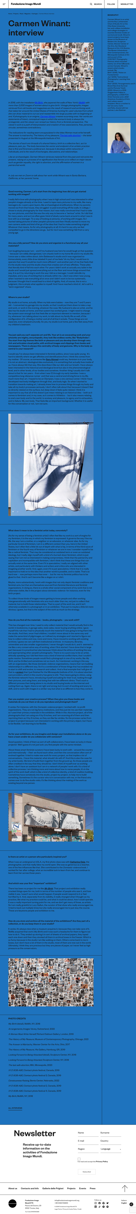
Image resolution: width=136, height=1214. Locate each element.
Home (10, 14)
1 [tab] (13, 511)
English (124, 1203)
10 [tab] (55, 838)
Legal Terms (58, 1209)
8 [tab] (45, 838)
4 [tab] (27, 838)
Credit (79, 1209)
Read (21, 14)
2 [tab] (18, 511)
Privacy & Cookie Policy (70, 1209)
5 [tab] (31, 838)
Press (92, 1189)
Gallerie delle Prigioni (52, 1189)
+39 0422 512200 (61, 1203)
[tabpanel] (51, 465)
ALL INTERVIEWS (15, 1108)
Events (82, 1189)
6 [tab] (36, 838)
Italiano (124, 1201)
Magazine (27, 14)
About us (12, 1189)
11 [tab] (59, 838)
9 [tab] (50, 838)
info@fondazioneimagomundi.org (67, 1201)
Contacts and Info (30, 1189)
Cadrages (35, 14)
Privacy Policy (102, 1162)
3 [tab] (22, 838)
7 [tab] (41, 838)
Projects (16, 14)
